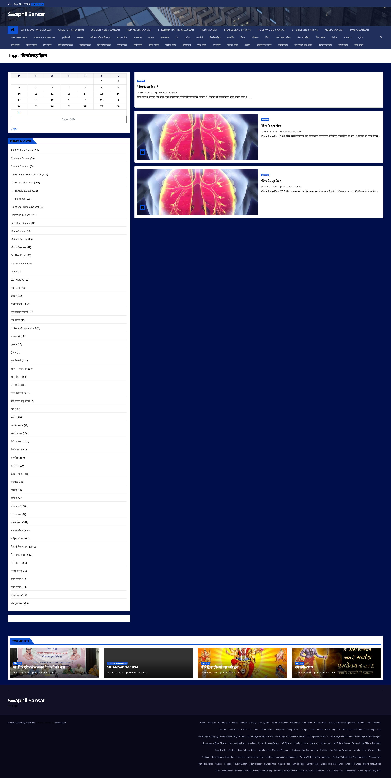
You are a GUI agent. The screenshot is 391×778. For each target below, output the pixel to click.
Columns (223, 729)
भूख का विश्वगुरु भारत (373, 771)
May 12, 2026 (22, 673)
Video (360, 771)
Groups (304, 729)
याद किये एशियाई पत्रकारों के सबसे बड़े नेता (38, 667)
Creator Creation (71, 29)
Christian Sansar (20, 158)
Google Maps (293, 729)
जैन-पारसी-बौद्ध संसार (303, 45)
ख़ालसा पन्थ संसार (264, 45)
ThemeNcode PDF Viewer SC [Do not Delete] (294, 771)
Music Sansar (359, 29)
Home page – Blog (373, 729)
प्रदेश (187, 37)
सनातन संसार (232, 45)
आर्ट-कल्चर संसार (283, 37)
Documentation (267, 729)
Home (202, 723)
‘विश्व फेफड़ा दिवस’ (147, 87)
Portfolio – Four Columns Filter (242, 750)
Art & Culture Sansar (36, 29)
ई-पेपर (334, 37)
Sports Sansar (44, 37)
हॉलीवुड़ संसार (85, 45)
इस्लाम (247, 45)
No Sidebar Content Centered (347, 743)
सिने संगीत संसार (104, 45)
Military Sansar (19, 239)
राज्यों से (199, 37)
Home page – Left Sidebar (341, 736)
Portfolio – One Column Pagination (335, 750)
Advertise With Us (280, 723)
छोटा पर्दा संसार (303, 37)
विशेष (267, 37)
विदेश (243, 37)
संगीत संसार (122, 45)
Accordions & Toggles (228, 723)
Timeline (320, 771)
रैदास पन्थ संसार (325, 45)
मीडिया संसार (31, 45)
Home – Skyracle (332, 729)
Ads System (263, 723)
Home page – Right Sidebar (214, 743)
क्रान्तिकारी (66, 37)
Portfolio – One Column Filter (305, 750)
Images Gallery (272, 743)
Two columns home (334, 771)
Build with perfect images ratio (342, 723)
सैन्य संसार (15, 45)
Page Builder (220, 750)
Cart (368, 723)
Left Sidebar (286, 743)
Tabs (218, 771)
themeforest (227, 771)
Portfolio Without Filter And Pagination (349, 757)
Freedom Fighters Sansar (176, 29)
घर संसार (217, 45)
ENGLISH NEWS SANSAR (105, 29)
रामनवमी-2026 (304, 667)
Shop (341, 764)
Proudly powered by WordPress (22, 723)
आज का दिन (122, 37)
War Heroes (17, 279)
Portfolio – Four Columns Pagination (274, 750)
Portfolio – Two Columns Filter (250, 757)
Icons (260, 743)
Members (314, 743)
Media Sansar (334, 29)
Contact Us (234, 729)
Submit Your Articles (372, 764)
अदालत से (138, 37)
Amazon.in (307, 723)
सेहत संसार (201, 45)
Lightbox (297, 743)
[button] (381, 37)
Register (227, 764)
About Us (212, 723)
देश (177, 37)
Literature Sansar (305, 29)
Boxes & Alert (320, 723)
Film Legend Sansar (237, 29)
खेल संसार (165, 37)
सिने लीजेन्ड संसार (65, 45)
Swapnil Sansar (26, 14)
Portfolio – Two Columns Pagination (281, 757)
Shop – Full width (353, 764)
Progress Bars (374, 757)
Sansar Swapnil (43, 673)
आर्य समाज (137, 45)
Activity (252, 723)
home (319, 729)
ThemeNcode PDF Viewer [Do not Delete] (253, 771)
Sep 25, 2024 (146, 93)
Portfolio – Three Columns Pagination (217, 757)
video (348, 37)
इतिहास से (187, 45)
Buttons (361, 723)
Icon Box (252, 743)
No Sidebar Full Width (371, 743)
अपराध (151, 37)
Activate (243, 723)
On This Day (19, 37)
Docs (256, 729)
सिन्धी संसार (343, 45)
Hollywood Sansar (271, 29)
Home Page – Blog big (208, 736)
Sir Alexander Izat (122, 667)
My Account (326, 743)
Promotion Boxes (205, 764)
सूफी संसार (359, 45)
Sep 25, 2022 (270, 187)
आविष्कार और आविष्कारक (100, 37)
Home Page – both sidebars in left (290, 736)
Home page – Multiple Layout (368, 736)
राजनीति (230, 37)
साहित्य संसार (170, 45)
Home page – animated (352, 729)
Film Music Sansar (139, 29)
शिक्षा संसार (320, 37)
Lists (306, 743)
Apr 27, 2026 (116, 673)
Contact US (246, 729)
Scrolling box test (328, 764)
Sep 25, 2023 (270, 132)
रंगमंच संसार (154, 45)
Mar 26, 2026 (304, 673)
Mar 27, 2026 (210, 673)
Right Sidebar (256, 764)
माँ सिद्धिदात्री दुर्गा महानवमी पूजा (219, 667)
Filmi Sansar (208, 29)
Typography (351, 771)
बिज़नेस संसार (215, 37)
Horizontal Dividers (237, 743)
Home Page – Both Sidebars (260, 736)
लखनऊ (80, 37)
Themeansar (60, 723)
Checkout (377, 723)
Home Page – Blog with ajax (232, 736)
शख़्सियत (255, 37)
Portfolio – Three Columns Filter (367, 750)
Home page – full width (317, 736)
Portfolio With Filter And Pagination (314, 757)
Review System (241, 764)
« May (14, 129)
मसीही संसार (283, 45)
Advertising (295, 723)
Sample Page (270, 764)
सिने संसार (47, 45)
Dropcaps (280, 729)
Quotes (218, 764)
